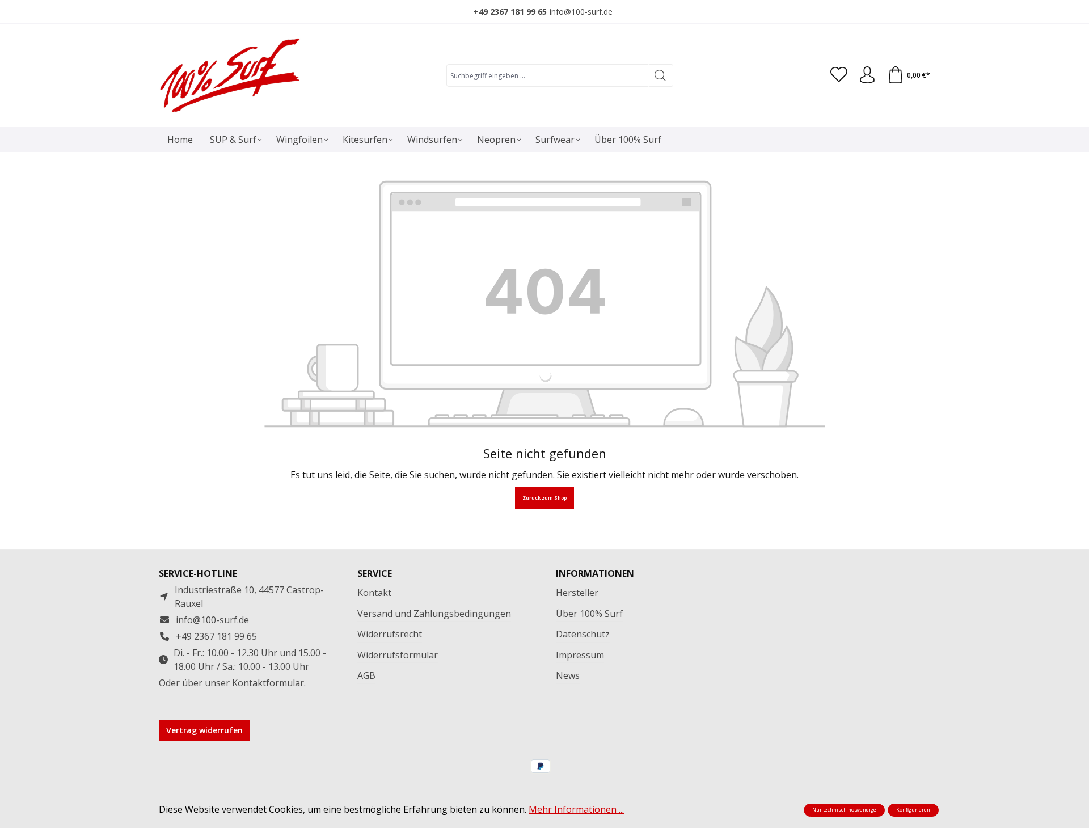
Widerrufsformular (397, 655)
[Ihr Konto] (867, 75)
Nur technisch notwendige (844, 809)
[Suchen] (660, 75)
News (568, 675)
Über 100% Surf (589, 613)
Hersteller (577, 592)
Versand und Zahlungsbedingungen (434, 613)
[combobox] (547, 75)
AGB (366, 675)
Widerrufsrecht (389, 634)
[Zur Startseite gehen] (230, 75)
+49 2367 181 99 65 (510, 11)
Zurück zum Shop (544, 498)
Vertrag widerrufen (204, 730)
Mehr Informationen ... (576, 809)
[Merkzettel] (838, 75)
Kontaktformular (268, 683)
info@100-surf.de (581, 11)
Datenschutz (583, 634)
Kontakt (374, 592)
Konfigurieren (913, 809)
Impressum (580, 655)
